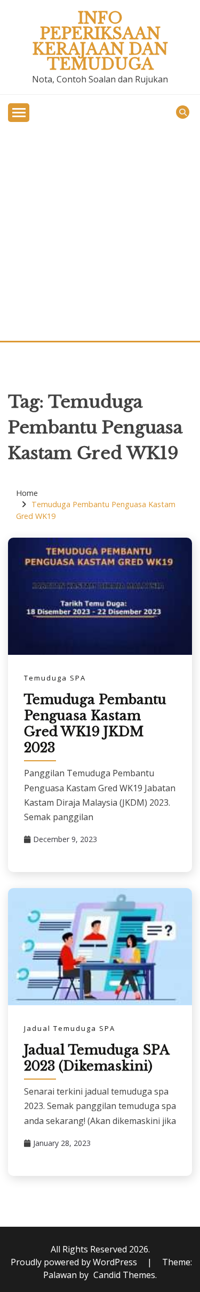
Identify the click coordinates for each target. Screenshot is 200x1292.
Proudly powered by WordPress (75, 1262)
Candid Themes (124, 1275)
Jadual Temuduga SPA (69, 1028)
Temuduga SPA (55, 678)
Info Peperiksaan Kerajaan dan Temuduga (100, 41)
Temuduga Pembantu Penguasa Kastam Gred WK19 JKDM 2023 (95, 723)
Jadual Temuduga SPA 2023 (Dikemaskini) (96, 1058)
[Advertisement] (100, 235)
